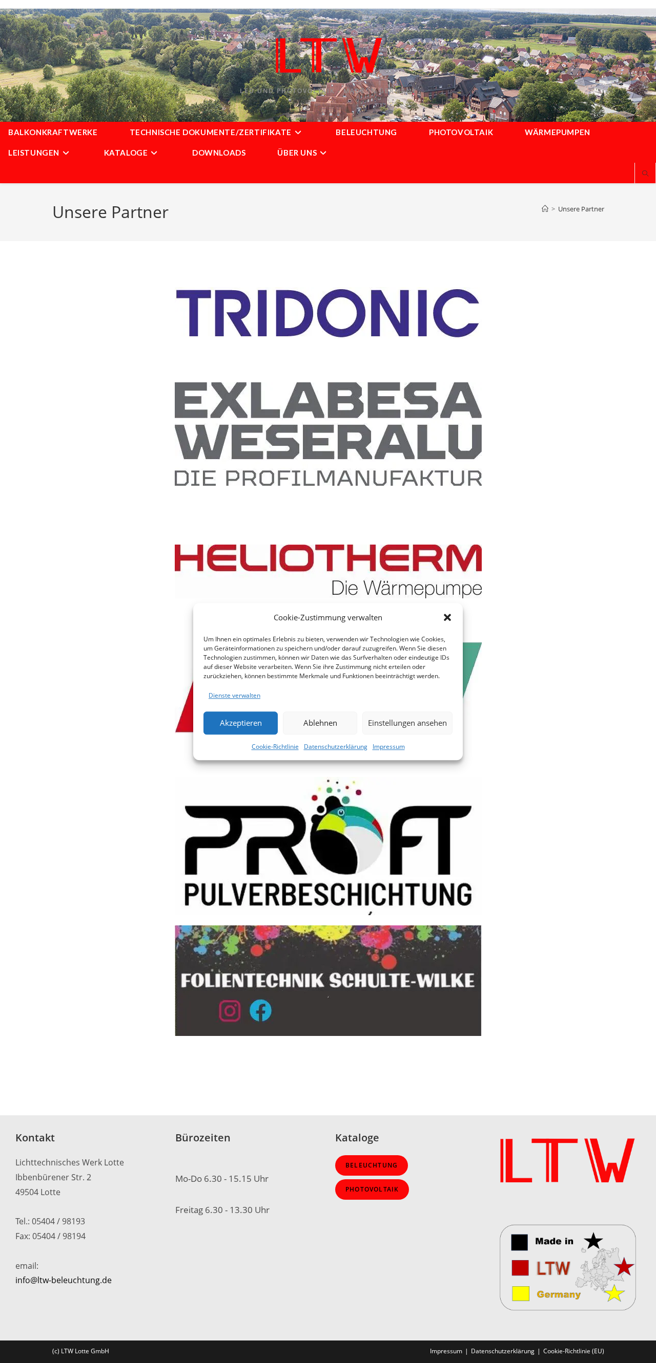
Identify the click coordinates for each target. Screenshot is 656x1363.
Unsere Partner (581, 208)
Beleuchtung (371, 1165)
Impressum (389, 746)
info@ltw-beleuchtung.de (63, 1280)
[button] (447, 617)
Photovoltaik (372, 1189)
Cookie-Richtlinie (275, 746)
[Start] (545, 208)
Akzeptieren (241, 723)
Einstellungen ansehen (407, 723)
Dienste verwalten (234, 695)
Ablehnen (320, 723)
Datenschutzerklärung (335, 746)
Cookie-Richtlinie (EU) (573, 1351)
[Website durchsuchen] (645, 174)
